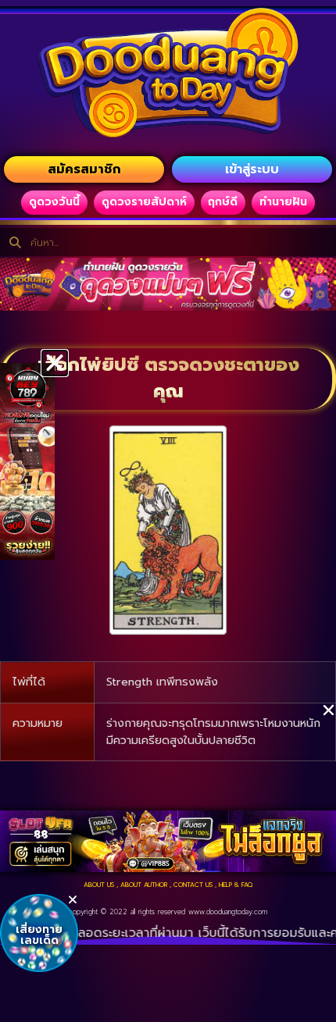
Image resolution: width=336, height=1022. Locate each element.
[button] (54, 363)
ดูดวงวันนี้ (54, 202)
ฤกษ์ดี (223, 202)
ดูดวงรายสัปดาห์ (144, 202)
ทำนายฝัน (283, 202)
